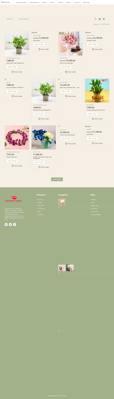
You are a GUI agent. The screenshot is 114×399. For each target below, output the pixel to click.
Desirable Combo (91, 40)
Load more (57, 179)
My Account (86, 2)
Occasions (76, 2)
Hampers (89, 129)
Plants (44, 2)
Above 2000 (63, 130)
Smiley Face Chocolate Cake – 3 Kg (69, 87)
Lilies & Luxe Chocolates (66, 63)
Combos (60, 2)
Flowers (52, 2)
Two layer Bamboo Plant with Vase (96, 110)
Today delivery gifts (21, 2)
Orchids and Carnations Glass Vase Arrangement (42, 157)
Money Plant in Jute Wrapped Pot (15, 63)
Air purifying (90, 105)
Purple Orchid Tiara (11, 157)
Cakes (68, 2)
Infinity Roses (36, 40)
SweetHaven (90, 134)
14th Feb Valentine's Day (13, 58)
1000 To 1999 (36, 35)
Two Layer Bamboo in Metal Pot (14, 87)
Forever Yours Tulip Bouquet (67, 135)
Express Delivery (34, 2)
